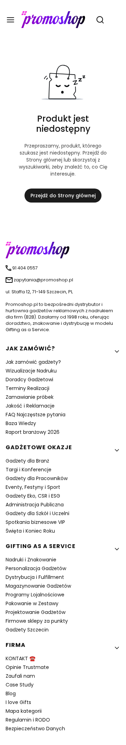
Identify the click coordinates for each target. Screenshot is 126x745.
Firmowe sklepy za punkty (37, 620)
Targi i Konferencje (28, 469)
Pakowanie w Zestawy (32, 603)
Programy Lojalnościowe (35, 594)
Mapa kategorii (24, 711)
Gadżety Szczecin (27, 629)
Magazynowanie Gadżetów (38, 585)
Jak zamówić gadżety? (33, 361)
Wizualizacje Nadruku (31, 370)
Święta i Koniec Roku (30, 530)
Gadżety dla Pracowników (37, 478)
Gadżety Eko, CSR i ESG (33, 495)
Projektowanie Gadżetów (35, 612)
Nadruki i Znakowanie (31, 559)
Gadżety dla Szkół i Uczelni (37, 513)
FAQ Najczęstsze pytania (35, 414)
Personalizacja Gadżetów (36, 568)
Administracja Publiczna (35, 504)
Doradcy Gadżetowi (29, 379)
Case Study (20, 684)
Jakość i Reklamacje (30, 405)
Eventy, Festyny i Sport (33, 487)
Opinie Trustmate (27, 667)
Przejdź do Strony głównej (63, 195)
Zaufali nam (20, 675)
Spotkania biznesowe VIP (35, 522)
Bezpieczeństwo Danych (35, 728)
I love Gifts (18, 702)
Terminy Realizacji (27, 388)
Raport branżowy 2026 (32, 432)
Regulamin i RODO (28, 719)
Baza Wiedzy (21, 423)
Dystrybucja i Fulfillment (35, 577)
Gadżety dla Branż (27, 460)
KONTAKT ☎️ (20, 658)
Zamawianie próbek (30, 397)
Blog (11, 693)
